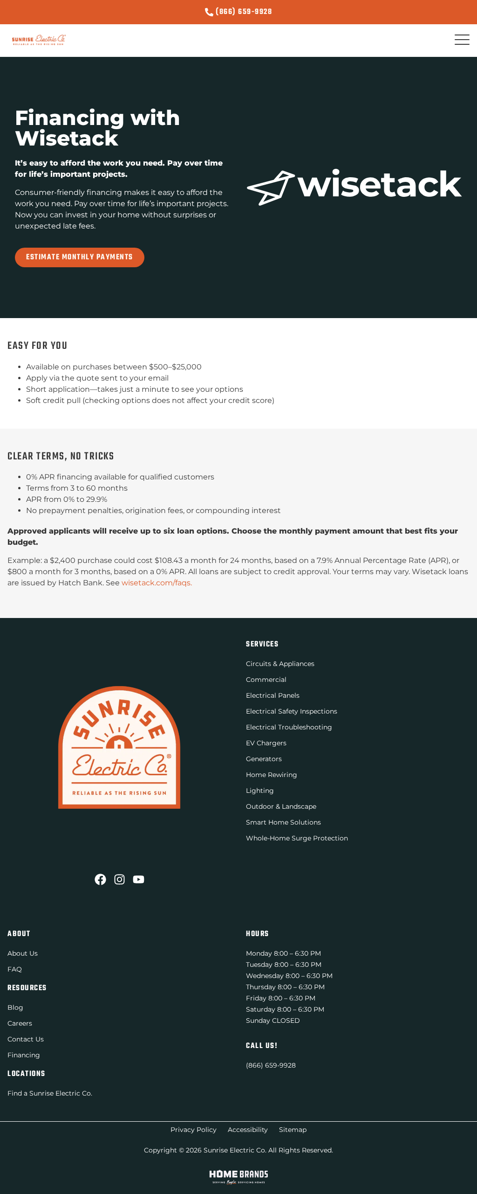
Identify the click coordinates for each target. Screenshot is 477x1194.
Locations (26, 1074)
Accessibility (248, 1129)
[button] (462, 40)
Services (262, 645)
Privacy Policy (193, 1129)
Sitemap (293, 1129)
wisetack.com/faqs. (157, 582)
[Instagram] (119, 879)
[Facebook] (100, 879)
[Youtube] (138, 879)
